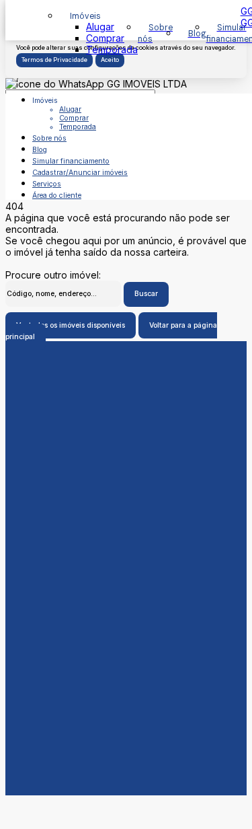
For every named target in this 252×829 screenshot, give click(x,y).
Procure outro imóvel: (53, 275)
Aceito (110, 60)
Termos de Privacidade (54, 60)
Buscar (146, 293)
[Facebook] (126, 615)
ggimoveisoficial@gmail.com (126, 568)
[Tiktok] (126, 648)
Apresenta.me (36, 801)
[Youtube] (126, 626)
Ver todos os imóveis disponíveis (70, 325)
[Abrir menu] (15, 79)
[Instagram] (126, 637)
